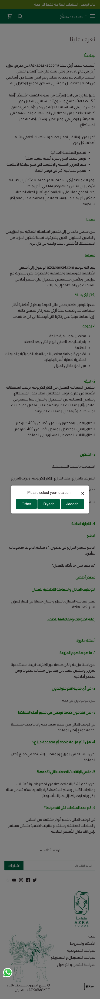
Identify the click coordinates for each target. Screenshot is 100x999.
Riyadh (48, 504)
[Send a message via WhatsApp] (7, 972)
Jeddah (72, 504)
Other (26, 504)
